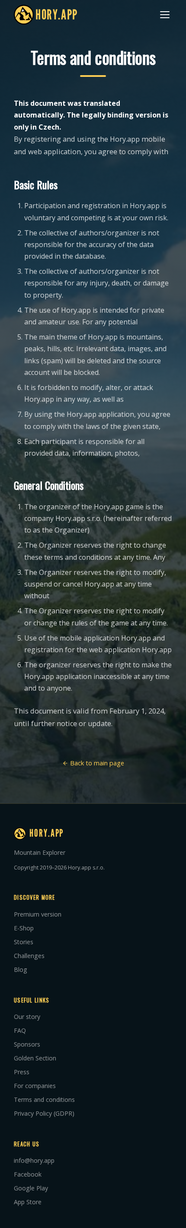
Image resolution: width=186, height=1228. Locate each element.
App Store (28, 1202)
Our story (27, 1016)
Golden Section (35, 1058)
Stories (23, 942)
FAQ (20, 1030)
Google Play (31, 1188)
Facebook (28, 1174)
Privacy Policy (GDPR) (44, 1113)
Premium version (37, 914)
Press (21, 1072)
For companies (35, 1086)
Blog (20, 969)
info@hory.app (34, 1160)
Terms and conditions (44, 1099)
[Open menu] (164, 15)
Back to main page (96, 763)
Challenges (29, 956)
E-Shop (24, 928)
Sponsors (27, 1044)
